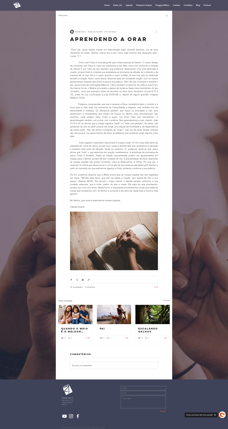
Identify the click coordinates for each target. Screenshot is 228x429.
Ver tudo (166, 300)
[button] (167, 15)
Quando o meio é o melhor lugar (74, 330)
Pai (102, 328)
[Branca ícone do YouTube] (64, 416)
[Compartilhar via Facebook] (71, 280)
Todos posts (62, 15)
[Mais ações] (156, 31)
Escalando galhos (148, 330)
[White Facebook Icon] (78, 416)
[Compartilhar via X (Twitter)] (77, 280)
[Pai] (114, 314)
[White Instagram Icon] (71, 416)
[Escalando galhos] (152, 314)
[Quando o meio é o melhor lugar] (75, 314)
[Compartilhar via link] (89, 280)
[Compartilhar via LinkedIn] (83, 280)
